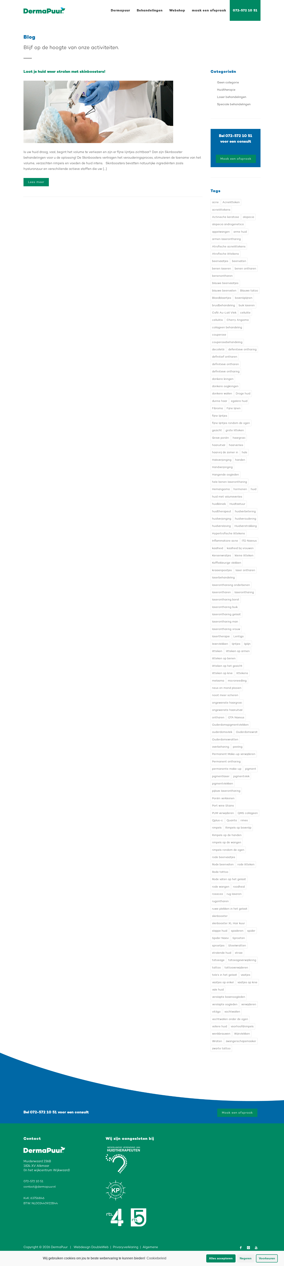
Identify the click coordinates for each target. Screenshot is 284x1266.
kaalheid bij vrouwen (240, 548)
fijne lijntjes (219, 415)
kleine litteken (244, 555)
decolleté (218, 349)
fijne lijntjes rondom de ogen (231, 423)
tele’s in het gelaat (224, 974)
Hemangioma (221, 489)
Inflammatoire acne (225, 540)
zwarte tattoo (221, 1048)
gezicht (217, 430)
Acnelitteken (231, 202)
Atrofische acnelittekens (229, 246)
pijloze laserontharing (226, 790)
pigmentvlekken (222, 783)
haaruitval (218, 445)
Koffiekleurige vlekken (226, 562)
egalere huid (239, 401)
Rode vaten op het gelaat (229, 879)
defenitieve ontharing (242, 349)
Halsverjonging (221, 459)
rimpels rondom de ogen (228, 849)
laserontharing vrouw (226, 629)
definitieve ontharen (225, 364)
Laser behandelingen (231, 97)
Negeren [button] (246, 1258)
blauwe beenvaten (224, 290)
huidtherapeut (221, 511)
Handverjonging (222, 467)
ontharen (218, 717)
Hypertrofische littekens (228, 533)
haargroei (239, 437)
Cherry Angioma (238, 319)
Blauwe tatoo (249, 290)
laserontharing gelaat (226, 614)
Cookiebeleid (156, 1258)
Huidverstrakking (246, 525)
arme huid (240, 231)
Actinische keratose (225, 217)
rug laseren (234, 893)
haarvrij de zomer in (225, 452)
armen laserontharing (226, 239)
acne (215, 202)
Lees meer (36, 182)
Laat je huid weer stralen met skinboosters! (64, 71)
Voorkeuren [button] (267, 1258)
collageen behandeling (227, 327)
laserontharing (244, 592)
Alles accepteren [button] (221, 1258)
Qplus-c (217, 820)
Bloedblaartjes (221, 297)
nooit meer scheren (225, 695)
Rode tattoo (220, 871)
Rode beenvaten (223, 864)
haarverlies (236, 445)
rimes (244, 820)
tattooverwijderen (236, 967)
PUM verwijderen (223, 813)
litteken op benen (224, 658)
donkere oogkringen (225, 386)
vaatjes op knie (247, 982)
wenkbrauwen (221, 1033)
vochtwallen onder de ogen (230, 1019)
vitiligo (216, 1011)
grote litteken (235, 430)
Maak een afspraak (235, 159)
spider (251, 930)
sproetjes (218, 945)
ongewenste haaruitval (227, 709)
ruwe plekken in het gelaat (229, 908)
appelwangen (221, 231)
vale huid (218, 989)
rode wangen (220, 886)
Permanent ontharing (226, 761)
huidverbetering (245, 511)
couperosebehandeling (227, 342)
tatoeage (218, 960)
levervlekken (220, 643)
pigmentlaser (221, 776)
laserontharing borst (225, 599)
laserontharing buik (225, 607)
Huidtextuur (237, 503)
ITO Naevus (249, 540)
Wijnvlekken (242, 1033)
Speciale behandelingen (234, 104)
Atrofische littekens (225, 253)
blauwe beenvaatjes (225, 283)
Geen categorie (228, 82)
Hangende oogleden (225, 474)
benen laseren (221, 268)
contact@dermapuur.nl (39, 1186)
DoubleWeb (100, 1247)
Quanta (232, 820)
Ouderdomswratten (225, 739)
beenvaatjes (220, 261)
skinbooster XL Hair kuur (228, 923)
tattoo (216, 967)
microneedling (237, 680)
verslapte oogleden (224, 1004)
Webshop (177, 10)
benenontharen (222, 275)
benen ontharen (245, 268)
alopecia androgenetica (228, 224)
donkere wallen (222, 393)
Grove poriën (220, 437)
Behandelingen (150, 10)
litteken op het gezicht (227, 665)
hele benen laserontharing (229, 481)
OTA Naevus (236, 717)
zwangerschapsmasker (241, 1041)
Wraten (217, 1041)
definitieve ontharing (226, 371)
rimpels (217, 827)
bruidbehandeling (223, 305)
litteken (217, 651)
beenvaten (239, 261)
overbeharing (220, 746)
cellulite (245, 312)
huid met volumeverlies (227, 496)
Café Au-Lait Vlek (224, 312)
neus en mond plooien (226, 687)
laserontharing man (225, 621)
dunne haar (219, 401)
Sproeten (238, 938)
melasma (218, 680)
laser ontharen (245, 570)
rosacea (217, 893)
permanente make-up (226, 768)
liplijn (247, 643)
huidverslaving (221, 525)
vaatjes (245, 974)
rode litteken (245, 864)
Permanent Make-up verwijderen (233, 754)
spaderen (237, 930)
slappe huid (219, 930)
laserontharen (221, 592)
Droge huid (243, 393)
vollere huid (219, 1026)
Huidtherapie (226, 89)
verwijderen (248, 1004)
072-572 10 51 (245, 10)
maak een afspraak (209, 10)
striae (239, 952)
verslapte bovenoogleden (228, 996)
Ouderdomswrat (247, 732)
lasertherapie (221, 636)
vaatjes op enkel (223, 982)
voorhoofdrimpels (242, 1026)
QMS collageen (248, 813)
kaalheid (217, 548)
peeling (237, 746)
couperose (219, 334)
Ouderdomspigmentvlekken (230, 724)
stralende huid (221, 952)
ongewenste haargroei (227, 702)
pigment (250, 768)
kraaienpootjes (222, 570)
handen (240, 459)
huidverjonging (221, 518)
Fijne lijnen (234, 408)
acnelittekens (221, 209)
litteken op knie (222, 673)
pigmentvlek (241, 776)
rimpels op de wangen (226, 842)
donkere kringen (222, 378)
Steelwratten (237, 945)
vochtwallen (232, 1011)
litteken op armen (238, 651)
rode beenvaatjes (223, 857)
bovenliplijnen (243, 297)
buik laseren (247, 305)
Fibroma (217, 408)
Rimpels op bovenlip (238, 827)
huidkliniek (219, 503)
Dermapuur (120, 10)
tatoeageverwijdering (242, 960)
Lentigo (238, 636)
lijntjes (236, 643)
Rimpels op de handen (227, 835)
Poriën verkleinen (223, 798)
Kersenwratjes (221, 555)
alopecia (248, 217)
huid (253, 489)
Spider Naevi (220, 938)
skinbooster (220, 916)
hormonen (240, 489)
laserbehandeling (223, 577)
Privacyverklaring (125, 1247)
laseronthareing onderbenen (231, 585)
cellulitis (217, 319)
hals (244, 452)
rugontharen (220, 901)
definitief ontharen (224, 356)
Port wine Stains (223, 805)
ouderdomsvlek (222, 732)
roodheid (239, 886)
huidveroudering (245, 518)
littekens (242, 673)
